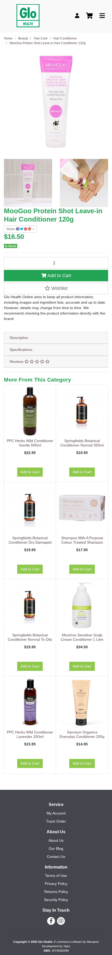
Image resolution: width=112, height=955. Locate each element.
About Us (56, 840)
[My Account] (77, 16)
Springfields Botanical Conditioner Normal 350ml (82, 443)
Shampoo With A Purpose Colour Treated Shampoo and (82, 542)
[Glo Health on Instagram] (61, 921)
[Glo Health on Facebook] (51, 921)
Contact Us (56, 856)
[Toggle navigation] (102, 16)
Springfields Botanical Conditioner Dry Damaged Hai (30, 542)
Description (19, 338)
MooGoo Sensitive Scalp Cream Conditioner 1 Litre (82, 637)
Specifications (21, 350)
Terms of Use (56, 875)
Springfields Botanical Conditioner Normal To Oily (30, 637)
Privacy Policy (56, 883)
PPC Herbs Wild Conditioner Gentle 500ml (30, 443)
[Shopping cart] (89, 16)
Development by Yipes (56, 946)
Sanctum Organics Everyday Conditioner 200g (82, 734)
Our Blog (56, 848)
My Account (56, 813)
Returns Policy (56, 892)
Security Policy (56, 900)
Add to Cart (58, 275)
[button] (56, 288)
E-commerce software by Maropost (76, 941)
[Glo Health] (28, 16)
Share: (11, 229)
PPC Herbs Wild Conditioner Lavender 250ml (30, 734)
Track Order (56, 821)
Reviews (17, 361)
